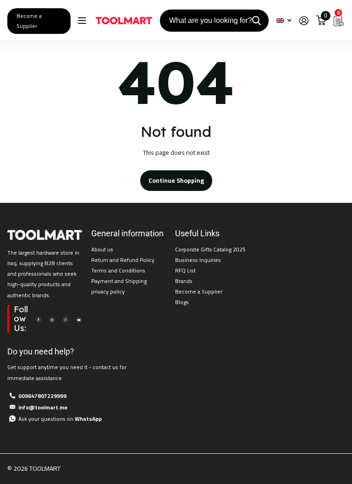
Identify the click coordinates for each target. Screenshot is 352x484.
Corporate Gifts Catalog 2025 (210, 249)
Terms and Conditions (118, 270)
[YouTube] (79, 319)
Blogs (182, 302)
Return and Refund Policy (122, 260)
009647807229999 (42, 396)
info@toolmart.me (42, 407)
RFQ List (185, 270)
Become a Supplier (29, 21)
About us (102, 249)
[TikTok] (65, 319)
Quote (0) (8, 129)
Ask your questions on (60, 418)
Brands (183, 281)
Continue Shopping (176, 180)
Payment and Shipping (119, 281)
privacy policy (108, 291)
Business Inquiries (198, 260)
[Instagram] (52, 319)
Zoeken (256, 20)
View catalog (83, 21)
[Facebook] (38, 319)
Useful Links (197, 233)
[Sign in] (303, 21)
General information (127, 233)
